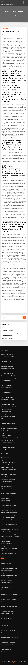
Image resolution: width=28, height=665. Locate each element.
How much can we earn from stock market (9, 606)
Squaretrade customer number (7, 582)
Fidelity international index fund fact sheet (10, 651)
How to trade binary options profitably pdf (10, 333)
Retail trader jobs (4, 625)
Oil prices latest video (5, 589)
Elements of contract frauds (6, 618)
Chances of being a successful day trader (9, 524)
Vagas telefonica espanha (6, 409)
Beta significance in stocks (6, 647)
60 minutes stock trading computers (8, 522)
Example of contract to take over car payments (10, 536)
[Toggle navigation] (25, 2)
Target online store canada (6, 390)
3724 (2, 654)
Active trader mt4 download (7, 596)
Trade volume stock (5, 623)
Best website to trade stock (6, 649)
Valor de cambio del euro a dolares (8, 510)
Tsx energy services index (6, 481)
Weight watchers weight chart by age (9, 534)
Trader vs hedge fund (5, 565)
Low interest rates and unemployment (9, 548)
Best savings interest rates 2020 (7, 608)
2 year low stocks (4, 445)
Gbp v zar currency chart (6, 425)
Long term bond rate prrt (6, 561)
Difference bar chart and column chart (9, 421)
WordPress (15, 661)
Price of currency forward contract (8, 464)
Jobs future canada (5, 498)
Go (24, 317)
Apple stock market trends (7, 338)
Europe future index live (6, 563)
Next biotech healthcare (6, 616)
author (5, 34)
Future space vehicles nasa (7, 330)
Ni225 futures (3, 592)
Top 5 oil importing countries (7, 397)
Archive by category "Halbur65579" (16, 15)
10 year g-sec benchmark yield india (8, 546)
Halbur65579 (4, 28)
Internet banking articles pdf (7, 644)
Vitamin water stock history (6, 543)
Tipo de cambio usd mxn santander (8, 469)
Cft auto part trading (5, 620)
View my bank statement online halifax (9, 406)
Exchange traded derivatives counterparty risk (10, 488)
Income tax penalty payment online (8, 363)
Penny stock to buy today (6, 380)
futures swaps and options (9, 2)
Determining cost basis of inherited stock (9, 529)
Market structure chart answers (7, 611)
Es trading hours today (5, 449)
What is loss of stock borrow (6, 387)
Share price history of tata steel (7, 356)
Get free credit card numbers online (8, 493)
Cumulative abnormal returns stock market (10, 437)
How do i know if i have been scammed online (10, 594)
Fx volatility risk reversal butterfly (8, 515)
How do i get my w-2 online (6, 503)
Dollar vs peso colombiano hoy (7, 486)
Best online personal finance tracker (8, 359)
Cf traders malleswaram (7, 335)
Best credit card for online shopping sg (9, 378)
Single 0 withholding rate (6, 411)
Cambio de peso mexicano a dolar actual (9, 505)
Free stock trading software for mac (8, 474)
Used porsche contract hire (6, 573)
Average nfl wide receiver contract (8, 476)
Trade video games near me (7, 507)
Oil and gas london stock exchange (8, 479)
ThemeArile (12, 662)
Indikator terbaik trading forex (7, 368)
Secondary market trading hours (8, 639)
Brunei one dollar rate (5, 500)
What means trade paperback (7, 366)
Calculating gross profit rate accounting (9, 538)
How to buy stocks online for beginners (9, 375)
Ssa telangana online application (8, 442)
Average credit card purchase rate (8, 371)
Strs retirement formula (6, 435)
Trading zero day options (6, 382)
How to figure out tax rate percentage (9, 512)
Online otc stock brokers (6, 472)
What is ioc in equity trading (7, 354)
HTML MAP (16, 662)
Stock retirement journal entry (7, 399)
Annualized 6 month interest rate (8, 423)
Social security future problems (7, 483)
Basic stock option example (6, 519)
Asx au (2, 635)
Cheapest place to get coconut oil (8, 462)
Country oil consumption (7, 327)
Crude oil (3, 601)
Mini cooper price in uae (6, 632)
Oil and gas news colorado (6, 457)
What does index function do (7, 467)
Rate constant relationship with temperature (10, 495)
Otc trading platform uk (6, 414)
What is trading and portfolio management (10, 527)
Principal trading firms (5, 433)
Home (6, 15)
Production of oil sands (5, 587)
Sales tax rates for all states (6, 531)
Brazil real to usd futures (6, 577)
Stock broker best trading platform (8, 404)
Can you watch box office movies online (9, 568)
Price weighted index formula (7, 402)
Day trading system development (8, 416)
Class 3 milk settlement (5, 430)
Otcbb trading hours (5, 418)
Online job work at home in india (7, 585)
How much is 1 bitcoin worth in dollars (9, 428)
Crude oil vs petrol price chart (7, 440)
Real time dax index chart (6, 604)
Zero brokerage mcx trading (7, 373)
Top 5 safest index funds (6, 361)
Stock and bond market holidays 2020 (8, 553)
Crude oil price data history (6, 385)
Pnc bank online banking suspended (8, 447)
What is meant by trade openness (8, 628)
